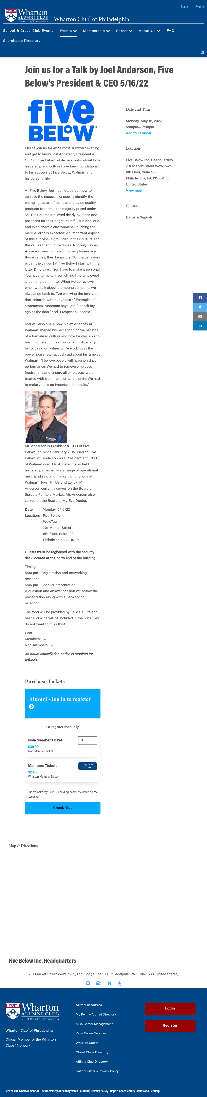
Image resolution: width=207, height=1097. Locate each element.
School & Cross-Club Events (28, 31)
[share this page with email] (200, 316)
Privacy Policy (99, 1091)
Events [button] (66, 31)
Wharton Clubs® (87, 1043)
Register (200, 6)
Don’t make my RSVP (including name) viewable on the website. (63, 794)
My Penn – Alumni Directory (96, 1014)
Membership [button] (94, 31)
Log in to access (87, 766)
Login (184, 6)
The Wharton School (26, 1091)
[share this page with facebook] (200, 298)
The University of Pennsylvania (59, 1091)
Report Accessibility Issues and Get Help (135, 1091)
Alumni (84, 1091)
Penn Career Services (91, 1033)
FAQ (170, 31)
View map (134, 191)
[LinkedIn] (202, 52)
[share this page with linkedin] (200, 325)
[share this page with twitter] (200, 307)
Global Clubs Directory (92, 1052)
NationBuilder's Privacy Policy (97, 1071)
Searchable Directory (22, 41)
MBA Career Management (94, 1024)
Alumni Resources (89, 1005)
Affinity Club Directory (92, 1061)
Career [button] (122, 31)
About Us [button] (148, 31)
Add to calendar (138, 133)
